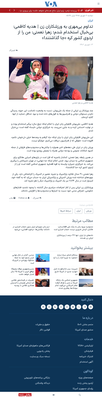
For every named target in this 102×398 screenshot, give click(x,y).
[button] (14, 10)
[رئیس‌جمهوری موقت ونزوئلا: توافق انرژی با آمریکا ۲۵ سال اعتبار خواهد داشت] (42, 272)
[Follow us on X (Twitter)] (78, 307)
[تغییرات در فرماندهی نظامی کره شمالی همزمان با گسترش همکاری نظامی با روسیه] (42, 283)
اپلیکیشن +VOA (85, 345)
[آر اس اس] (55, 307)
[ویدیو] (53, 395)
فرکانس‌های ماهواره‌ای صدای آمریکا (33, 345)
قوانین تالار (45, 330)
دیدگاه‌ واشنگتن (42, 383)
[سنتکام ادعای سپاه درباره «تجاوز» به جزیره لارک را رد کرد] (86, 258)
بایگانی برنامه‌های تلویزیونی (37, 378)
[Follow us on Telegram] (84, 307)
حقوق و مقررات (42, 324)
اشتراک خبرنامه (86, 356)
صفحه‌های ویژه (85, 378)
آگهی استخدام (86, 362)
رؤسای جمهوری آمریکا (83, 388)
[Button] (13, 50)
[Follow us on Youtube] (73, 307)
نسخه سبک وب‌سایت (40, 356)
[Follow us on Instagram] (67, 307)
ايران (90, 21)
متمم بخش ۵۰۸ (85, 324)
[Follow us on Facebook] (90, 307)
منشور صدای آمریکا (84, 330)
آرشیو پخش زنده (85, 383)
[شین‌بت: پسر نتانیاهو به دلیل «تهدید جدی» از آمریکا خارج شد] (86, 272)
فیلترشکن (88, 351)
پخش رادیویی (43, 351)
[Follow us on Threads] (61, 307)
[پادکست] (49, 307)
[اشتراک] (43, 307)
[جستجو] (79, 395)
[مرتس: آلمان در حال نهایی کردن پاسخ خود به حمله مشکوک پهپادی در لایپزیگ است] (42, 258)
